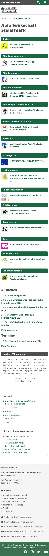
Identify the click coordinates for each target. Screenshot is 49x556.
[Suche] (4, 45)
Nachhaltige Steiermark (14, 446)
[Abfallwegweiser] (4, 111)
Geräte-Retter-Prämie (20, 227)
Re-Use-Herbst (16, 244)
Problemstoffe (32, 93)
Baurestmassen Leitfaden (16, 121)
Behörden (14, 146)
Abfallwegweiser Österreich (17, 104)
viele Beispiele (29, 259)
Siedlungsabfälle (17, 93)
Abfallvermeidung (12, 56)
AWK (30, 144)
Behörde (26, 127)
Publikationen (10, 205)
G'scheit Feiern (10, 439)
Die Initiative (16, 259)
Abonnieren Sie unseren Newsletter (20, 536)
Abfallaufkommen (12, 87)
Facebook (40, 259)
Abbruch (22, 130)
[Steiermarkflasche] (4, 277)
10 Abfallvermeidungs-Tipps (22, 61)
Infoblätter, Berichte (19, 210)
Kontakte (28, 110)
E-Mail (8, 411)
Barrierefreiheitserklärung (14, 547)
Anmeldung (39, 178)
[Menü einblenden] (45, 2)
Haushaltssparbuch (13, 189)
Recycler (14, 130)
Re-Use (6, 239)
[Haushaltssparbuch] (5, 196)
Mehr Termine (8, 346)
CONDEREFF (15, 161)
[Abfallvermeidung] (4, 62)
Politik (5, 508)
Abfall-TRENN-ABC (18, 78)
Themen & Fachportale (13, 505)
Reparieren (8, 222)
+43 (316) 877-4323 (13, 407)
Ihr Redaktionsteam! (24, 381)
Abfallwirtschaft (23, 18)
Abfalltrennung (11, 73)
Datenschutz (42, 545)
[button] (38, 2)
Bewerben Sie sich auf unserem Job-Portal (23, 531)
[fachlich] (4, 211)
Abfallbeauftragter (18, 144)
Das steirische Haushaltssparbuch (25, 195)
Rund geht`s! (9, 253)
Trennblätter (33, 78)
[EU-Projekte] (4, 162)
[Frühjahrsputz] (4, 176)
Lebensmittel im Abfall (14, 443)
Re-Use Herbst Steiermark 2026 (25, 341)
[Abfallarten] (4, 94)
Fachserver (15, 113)
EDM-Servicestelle (27, 96)
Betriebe (7, 138)
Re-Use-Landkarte (32, 244)
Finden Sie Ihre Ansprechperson (18, 517)
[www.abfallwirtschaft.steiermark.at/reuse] (4, 245)
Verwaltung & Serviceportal (15, 495)
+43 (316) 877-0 (15, 480)
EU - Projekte (9, 155)
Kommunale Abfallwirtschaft (16, 436)
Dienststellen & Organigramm (16, 498)
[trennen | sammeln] (4, 79)
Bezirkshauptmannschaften (15, 501)
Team (7, 422)
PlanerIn (35, 127)
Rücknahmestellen (18, 276)
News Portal (8, 511)
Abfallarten (38, 144)
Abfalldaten (38, 110)
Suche (6, 39)
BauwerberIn (16, 127)
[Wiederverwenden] (4, 228)
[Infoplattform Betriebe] (4, 145)
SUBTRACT (37, 161)
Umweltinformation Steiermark (17, 449)
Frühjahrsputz (10, 170)
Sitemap (31, 547)
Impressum (29, 545)
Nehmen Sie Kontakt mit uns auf (18, 522)
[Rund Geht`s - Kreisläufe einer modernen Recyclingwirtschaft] (4, 260)
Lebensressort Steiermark (15, 452)
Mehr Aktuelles (8, 330)
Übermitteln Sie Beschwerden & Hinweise (22, 526)
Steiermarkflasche (18, 64)
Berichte (14, 96)
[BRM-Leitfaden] (4, 128)
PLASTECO (26, 161)
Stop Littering (27, 178)
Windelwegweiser (17, 295)
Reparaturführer (38, 227)
